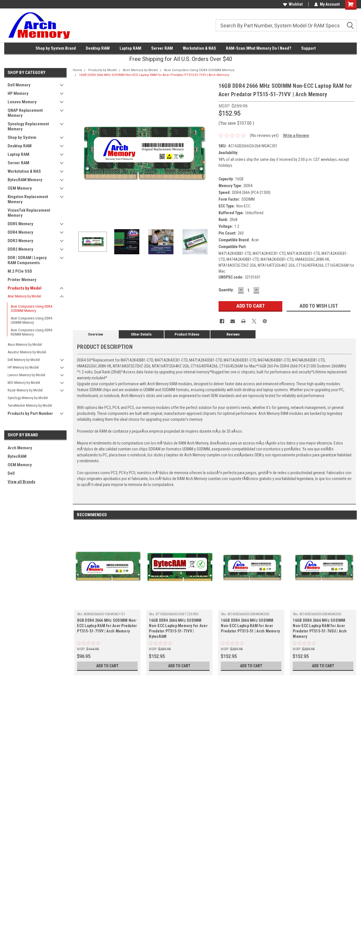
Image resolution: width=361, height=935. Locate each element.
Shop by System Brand (56, 48)
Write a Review (296, 135)
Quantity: (226, 290)
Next (208, 152)
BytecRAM (17, 456)
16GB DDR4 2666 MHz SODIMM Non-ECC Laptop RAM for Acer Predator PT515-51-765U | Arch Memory (320, 628)
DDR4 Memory (20, 232)
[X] (254, 321)
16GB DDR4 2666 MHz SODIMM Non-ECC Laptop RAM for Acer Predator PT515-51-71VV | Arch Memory (154, 75)
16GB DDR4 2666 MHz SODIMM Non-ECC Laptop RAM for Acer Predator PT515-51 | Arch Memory (250, 625)
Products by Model (24, 288)
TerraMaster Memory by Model (30, 405)
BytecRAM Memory (25, 179)
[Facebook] (222, 321)
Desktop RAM (98, 48)
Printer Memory (22, 279)
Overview (95, 334)
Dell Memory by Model (24, 360)
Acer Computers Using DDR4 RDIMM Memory (31, 332)
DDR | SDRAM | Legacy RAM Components (27, 260)
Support (308, 48)
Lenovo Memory (22, 101)
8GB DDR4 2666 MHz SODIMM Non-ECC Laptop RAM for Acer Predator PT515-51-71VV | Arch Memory (107, 625)
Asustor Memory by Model (27, 352)
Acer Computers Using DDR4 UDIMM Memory (31, 320)
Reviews (233, 334)
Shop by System (22, 137)
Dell (11, 473)
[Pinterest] (265, 321)
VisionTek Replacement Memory (29, 213)
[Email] (232, 321)
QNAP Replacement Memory (25, 113)
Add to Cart (107, 666)
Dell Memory (19, 84)
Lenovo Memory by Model (26, 375)
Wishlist (296, 4)
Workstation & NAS (199, 48)
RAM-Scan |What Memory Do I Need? (258, 48)
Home (77, 70)
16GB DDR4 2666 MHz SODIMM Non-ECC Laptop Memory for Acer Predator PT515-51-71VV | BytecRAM (178, 628)
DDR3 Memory (20, 240)
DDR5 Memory (20, 223)
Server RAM (162, 48)
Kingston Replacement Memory (28, 199)
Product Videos (187, 334)
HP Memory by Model (23, 367)
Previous (78, 152)
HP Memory (18, 93)
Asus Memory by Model (25, 344)
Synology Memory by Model (28, 398)
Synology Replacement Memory (28, 126)
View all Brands (21, 481)
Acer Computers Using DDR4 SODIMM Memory (31, 308)
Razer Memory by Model (25, 390)
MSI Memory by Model (24, 382)
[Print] (243, 321)
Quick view (107, 605)
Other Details (141, 334)
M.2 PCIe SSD (20, 271)
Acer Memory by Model (24, 296)
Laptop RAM (130, 48)
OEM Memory (20, 188)
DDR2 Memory (20, 249)
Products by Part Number (30, 413)
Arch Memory (20, 447)
